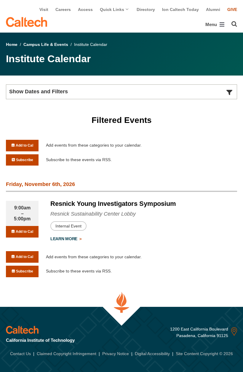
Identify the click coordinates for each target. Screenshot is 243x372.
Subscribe (24, 160)
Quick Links (112, 9)
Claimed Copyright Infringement (66, 353)
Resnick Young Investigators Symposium (113, 203)
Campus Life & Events (45, 44)
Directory (146, 9)
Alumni (213, 9)
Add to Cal (24, 145)
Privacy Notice (115, 353)
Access (85, 9)
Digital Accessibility (152, 353)
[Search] (234, 24)
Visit (43, 9)
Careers (63, 9)
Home (11, 44)
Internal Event (68, 226)
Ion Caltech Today (180, 9)
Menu (211, 24)
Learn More (64, 238)
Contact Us (20, 353)
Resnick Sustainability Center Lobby (93, 214)
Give (232, 9)
